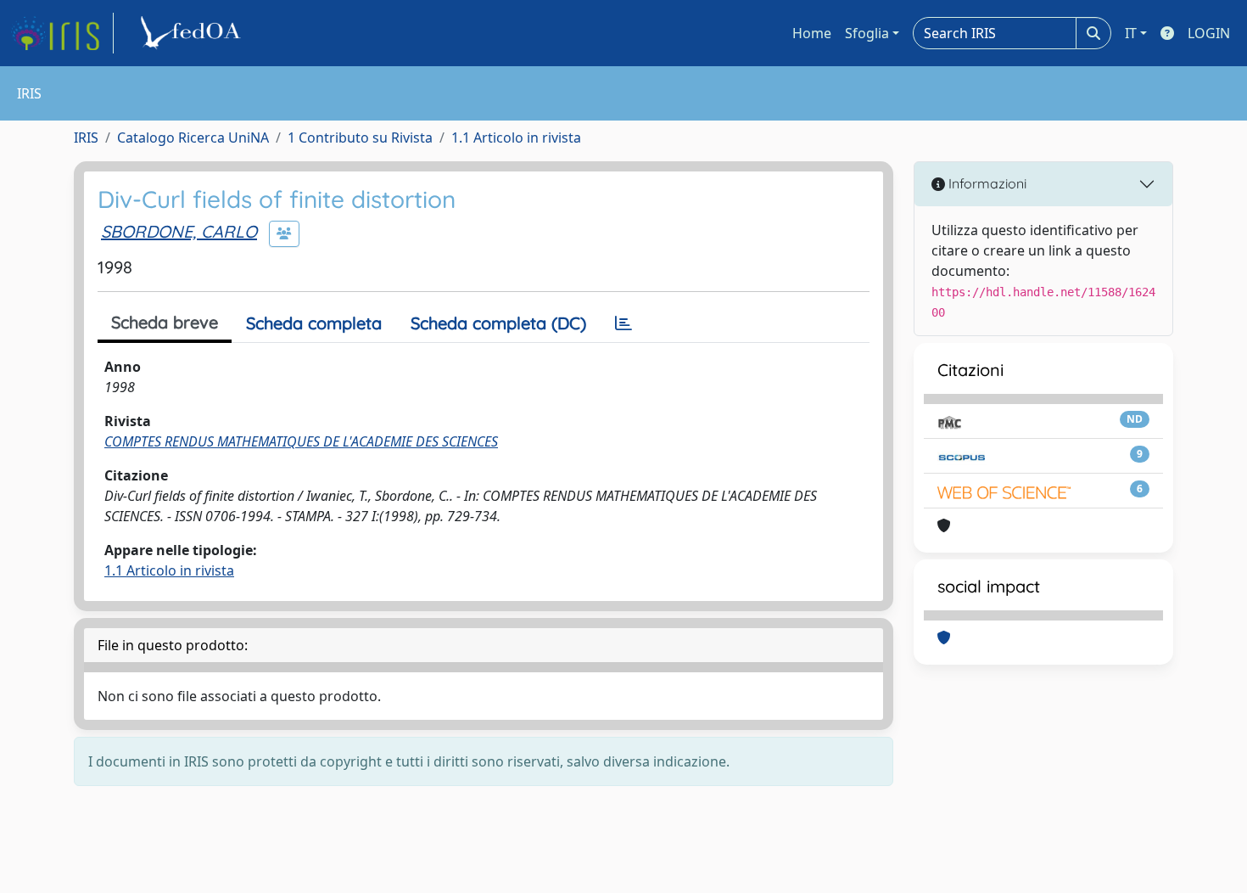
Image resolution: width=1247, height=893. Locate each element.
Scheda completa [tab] (314, 323)
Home (811, 33)
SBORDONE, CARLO (179, 231)
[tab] (623, 323)
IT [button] (1131, 33)
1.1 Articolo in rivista (516, 137)
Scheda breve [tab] (164, 322)
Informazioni (985, 183)
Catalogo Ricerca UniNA (193, 137)
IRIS (86, 137)
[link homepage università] (193, 33)
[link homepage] (62, 33)
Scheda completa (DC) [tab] (498, 323)
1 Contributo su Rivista (360, 137)
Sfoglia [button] (867, 33)
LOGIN (1209, 33)
